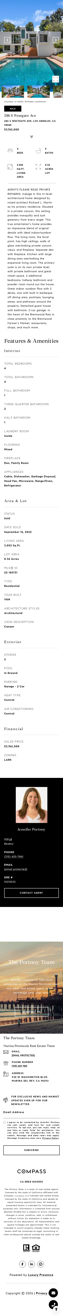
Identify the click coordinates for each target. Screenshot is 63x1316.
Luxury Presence (40, 1275)
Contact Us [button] (31, 1011)
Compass (19, 1195)
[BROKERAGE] (40, 1264)
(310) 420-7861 (13, 856)
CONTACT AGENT (31, 892)
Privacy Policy (50, 1138)
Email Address (13, 1112)
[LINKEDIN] (31, 1264)
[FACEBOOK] (22, 1264)
